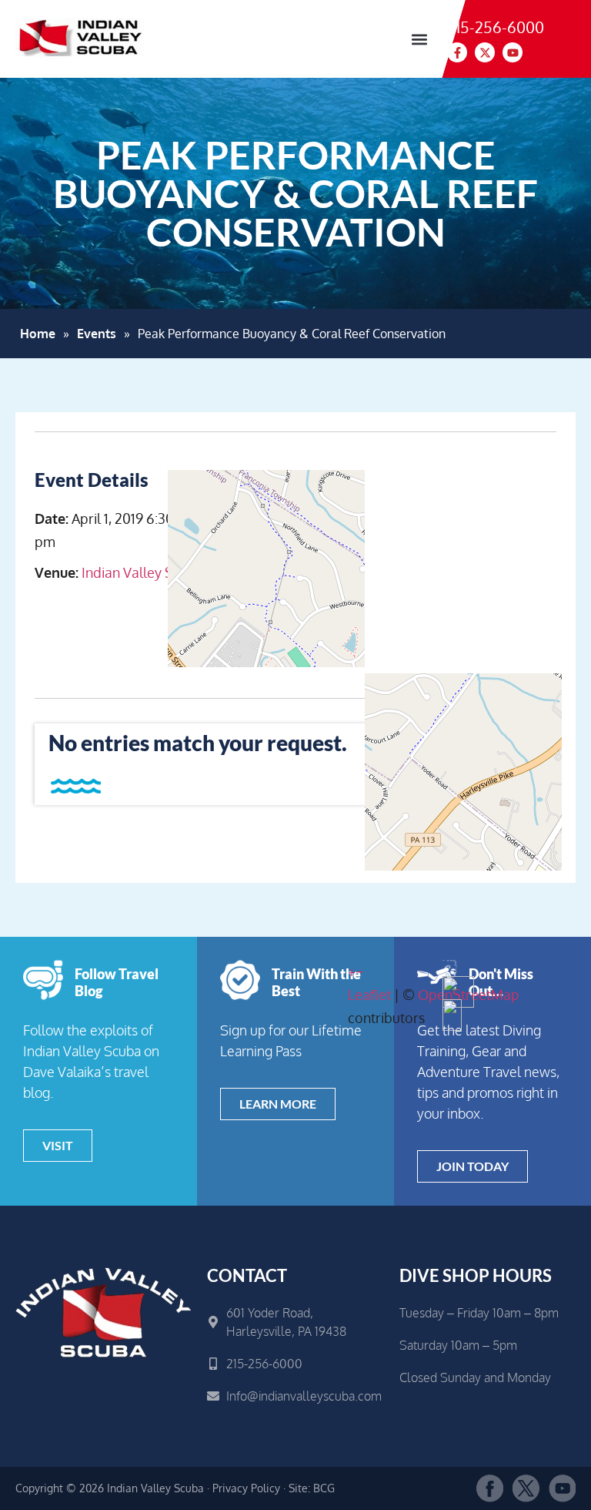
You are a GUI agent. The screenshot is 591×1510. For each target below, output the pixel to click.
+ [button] (352, 971)
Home (37, 333)
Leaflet (369, 994)
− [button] (360, 971)
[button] (419, 39)
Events (96, 333)
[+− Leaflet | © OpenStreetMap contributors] (452, 584)
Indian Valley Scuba (143, 572)
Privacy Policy (246, 1488)
